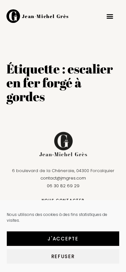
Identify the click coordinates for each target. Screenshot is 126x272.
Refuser (63, 256)
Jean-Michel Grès (45, 16)
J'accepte (62, 238)
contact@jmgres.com (63, 178)
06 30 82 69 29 (63, 186)
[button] (109, 16)
